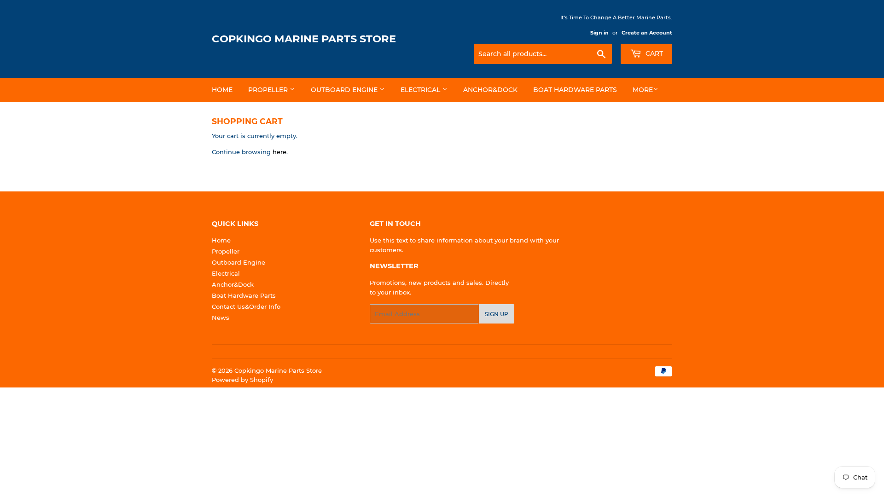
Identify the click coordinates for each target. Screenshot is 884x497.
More (643, 90)
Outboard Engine (345, 90)
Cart (653, 53)
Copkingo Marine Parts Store (304, 38)
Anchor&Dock (490, 90)
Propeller (269, 90)
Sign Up (496, 314)
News (220, 317)
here (279, 152)
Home (222, 90)
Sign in (599, 32)
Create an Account (647, 32)
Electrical (421, 90)
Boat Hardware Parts (575, 90)
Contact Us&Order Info (246, 306)
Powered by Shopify (242, 379)
